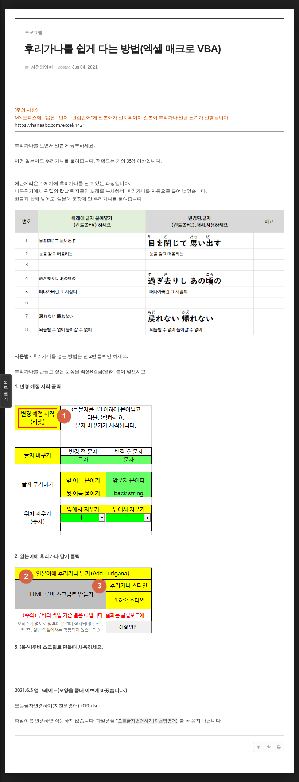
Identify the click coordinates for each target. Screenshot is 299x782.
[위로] (258, 747)
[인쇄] (279, 747)
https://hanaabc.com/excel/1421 (50, 125)
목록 (6, 391)
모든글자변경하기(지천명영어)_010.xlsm (57, 705)
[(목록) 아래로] (269, 747)
